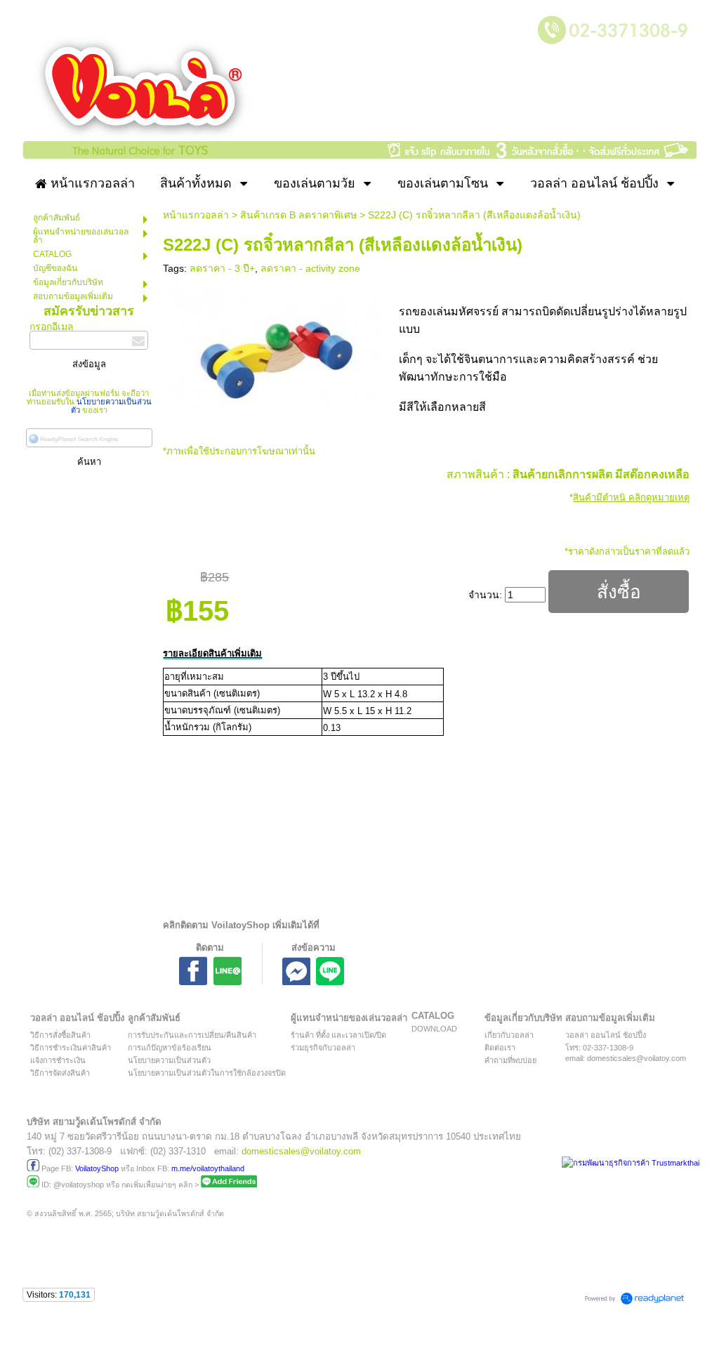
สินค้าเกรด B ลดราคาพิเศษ (298, 214)
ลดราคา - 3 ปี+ (222, 268)
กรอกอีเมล (51, 326)
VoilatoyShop (97, 1168)
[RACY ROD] (277, 343)
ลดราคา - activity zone (310, 268)
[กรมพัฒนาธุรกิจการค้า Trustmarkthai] (628, 1163)
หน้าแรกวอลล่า (196, 214)
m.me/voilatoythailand (207, 1168)
